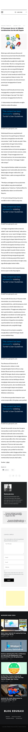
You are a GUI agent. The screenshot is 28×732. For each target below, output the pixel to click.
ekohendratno (9, 494)
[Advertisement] (15, 598)
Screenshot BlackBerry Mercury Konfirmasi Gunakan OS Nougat (15, 521)
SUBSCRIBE (19, 12)
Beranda (8, 716)
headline (3, 25)
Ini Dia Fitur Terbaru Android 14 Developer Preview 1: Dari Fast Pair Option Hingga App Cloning (12, 677)
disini (7, 462)
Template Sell (14, 728)
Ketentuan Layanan (16, 716)
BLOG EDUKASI (14, 711)
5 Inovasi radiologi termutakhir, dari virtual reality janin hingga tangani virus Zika (13, 514)
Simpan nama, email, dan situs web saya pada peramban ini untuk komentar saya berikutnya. (13, 574)
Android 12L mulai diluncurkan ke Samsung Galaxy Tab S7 (11, 699)
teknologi (8, 25)
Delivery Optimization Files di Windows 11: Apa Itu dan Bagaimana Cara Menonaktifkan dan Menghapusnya (13, 655)
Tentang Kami (19, 718)
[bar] (2, 12)
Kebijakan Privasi (10, 718)
